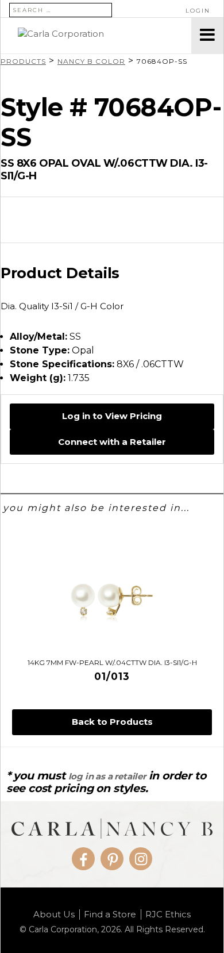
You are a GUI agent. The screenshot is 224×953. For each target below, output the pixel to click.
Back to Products (112, 721)
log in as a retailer (107, 776)
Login (198, 10)
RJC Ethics (168, 914)
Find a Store (110, 914)
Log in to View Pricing (112, 415)
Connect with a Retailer (112, 441)
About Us (54, 914)
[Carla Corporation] (96, 36)
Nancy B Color (91, 61)
